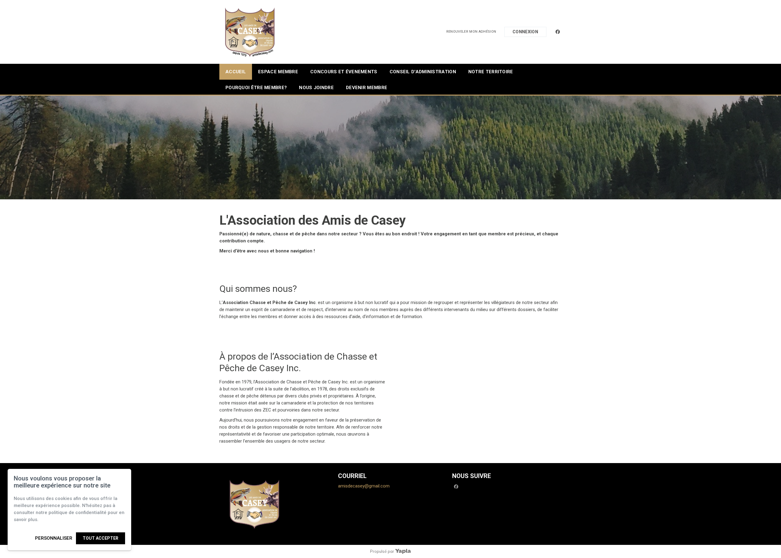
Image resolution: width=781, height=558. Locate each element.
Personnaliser (53, 538)
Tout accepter (100, 538)
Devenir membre (366, 87)
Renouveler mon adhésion (471, 32)
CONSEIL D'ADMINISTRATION (423, 71)
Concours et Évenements (343, 71)
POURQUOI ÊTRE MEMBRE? (256, 87)
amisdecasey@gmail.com (364, 486)
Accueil (235, 71)
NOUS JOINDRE (316, 87)
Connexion (525, 31)
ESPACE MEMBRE (278, 71)
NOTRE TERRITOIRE (490, 71)
